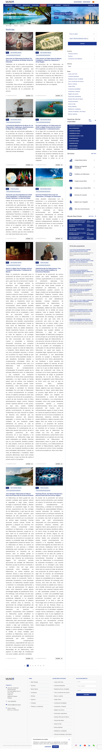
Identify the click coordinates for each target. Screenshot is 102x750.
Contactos (66, 5)
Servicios (18, 5)
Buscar (82, 43)
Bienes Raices (26, 5)
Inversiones (35, 5)
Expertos (50, 5)
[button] (18, 5)
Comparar (58, 5)
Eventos (69, 51)
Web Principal (8, 5)
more (56, 17)
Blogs (68, 71)
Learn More (48, 746)
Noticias (43, 5)
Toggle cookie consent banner (69, 739)
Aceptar (55, 746)
